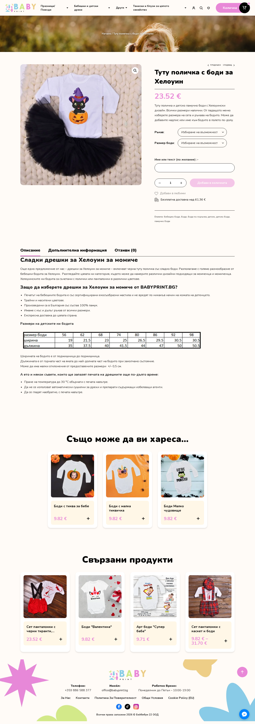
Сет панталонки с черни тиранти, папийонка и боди (42, 631)
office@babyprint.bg (115, 690)
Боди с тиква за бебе (71, 506)
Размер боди (164, 143)
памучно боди (162, 221)
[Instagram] (136, 706)
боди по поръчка (197, 216)
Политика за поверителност (115, 698)
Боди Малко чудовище (174, 508)
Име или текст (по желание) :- (176, 160)
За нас (66, 698)
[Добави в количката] (88, 518)
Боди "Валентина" (97, 627)
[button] (135, 70)
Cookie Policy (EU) (181, 698)
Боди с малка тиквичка (120, 508)
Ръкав (159, 132)
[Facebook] (119, 706)
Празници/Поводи (48, 7)
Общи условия (152, 698)
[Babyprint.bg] (20, 8)
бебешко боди (172, 216)
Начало (106, 33)
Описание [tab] (30, 250)
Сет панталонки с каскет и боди (206, 629)
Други (120, 7)
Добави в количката (212, 183)
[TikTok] (127, 706)
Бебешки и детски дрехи (86, 7)
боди (184, 216)
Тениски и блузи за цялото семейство (151, 7)
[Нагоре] (242, 672)
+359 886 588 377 (78, 690)
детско (211, 216)
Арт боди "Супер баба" (150, 629)
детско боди (223, 216)
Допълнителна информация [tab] (77, 250)
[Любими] (208, 8)
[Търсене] (201, 8)
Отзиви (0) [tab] (126, 250)
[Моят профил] (193, 8)
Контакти (82, 698)
